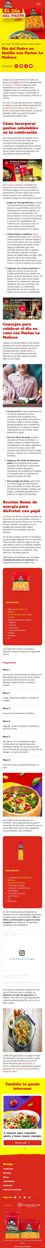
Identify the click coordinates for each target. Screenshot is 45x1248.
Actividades (9, 1181)
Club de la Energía (12, 1189)
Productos (8, 1168)
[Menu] (38, 4)
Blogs (8, 44)
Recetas (7, 1172)
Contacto (7, 1185)
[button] (16, 66)
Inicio (3, 44)
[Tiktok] (29, 1197)
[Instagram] (20, 1197)
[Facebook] (15, 1197)
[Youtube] (25, 1197)
